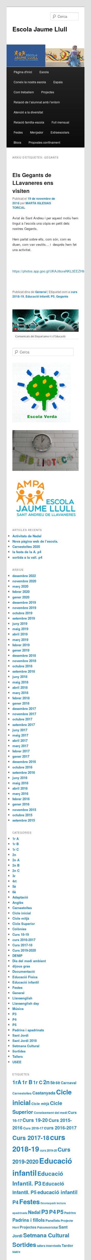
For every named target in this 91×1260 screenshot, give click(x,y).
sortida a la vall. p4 (27, 557)
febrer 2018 (21, 698)
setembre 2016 (23, 772)
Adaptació (20, 897)
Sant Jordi (20, 1035)
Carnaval (68, 1082)
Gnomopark (48, 1203)
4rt (14, 881)
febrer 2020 (21, 591)
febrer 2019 (21, 644)
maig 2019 (20, 628)
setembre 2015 (23, 820)
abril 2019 (20, 634)
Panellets (53, 1220)
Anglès (17, 902)
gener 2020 (20, 597)
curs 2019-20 (48, 1150)
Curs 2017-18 (22, 945)
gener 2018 (20, 703)
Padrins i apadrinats (28, 1030)
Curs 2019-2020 (24, 950)
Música (18, 1008)
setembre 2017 (23, 724)
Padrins (70, 1212)
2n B (15, 865)
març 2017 (20, 745)
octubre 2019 (22, 613)
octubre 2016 (22, 767)
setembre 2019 (23, 618)
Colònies (19, 928)
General (41, 292)
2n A (15, 860)
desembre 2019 (24, 602)
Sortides (19, 1051)
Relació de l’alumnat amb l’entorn (37, 102)
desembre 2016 (24, 761)
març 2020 (20, 586)
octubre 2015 (22, 814)
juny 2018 (19, 676)
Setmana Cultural (25, 1045)
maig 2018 (20, 682)
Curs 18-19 (20, 934)
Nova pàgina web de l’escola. (35, 541)
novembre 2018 (24, 660)
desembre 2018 (24, 655)
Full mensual (60, 122)
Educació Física (24, 976)
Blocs (17, 142)
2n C (15, 870)
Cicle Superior (23, 923)
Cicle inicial (21, 913)
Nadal (34, 1212)
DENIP (17, 955)
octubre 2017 (22, 719)
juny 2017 (19, 729)
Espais (58, 82)
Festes (18, 132)
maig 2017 (20, 735)
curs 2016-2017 (23, 939)
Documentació (23, 971)
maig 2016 (20, 783)
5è (14, 886)
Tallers (17, 1056)
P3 (14, 1013)
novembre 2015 (24, 809)
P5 (14, 1024)
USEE (16, 1062)
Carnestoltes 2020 (26, 546)
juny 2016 (19, 777)
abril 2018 (20, 687)
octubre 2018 (22, 666)
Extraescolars (60, 132)
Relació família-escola (29, 122)
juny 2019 (19, 623)
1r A (15, 838)
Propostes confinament (44, 142)
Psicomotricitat (47, 1227)
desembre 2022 (24, 575)
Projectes (47, 92)
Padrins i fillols (28, 1220)
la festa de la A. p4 (26, 551)
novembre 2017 (24, 713)
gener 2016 (20, 804)
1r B (15, 843)
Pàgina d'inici (23, 72)
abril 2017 (20, 740)
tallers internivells (49, 1246)
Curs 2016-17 (33, 1128)
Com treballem (24, 92)
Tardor (67, 1245)
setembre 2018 (23, 671)
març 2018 (20, 692)
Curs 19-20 (35, 1119)
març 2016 (20, 793)
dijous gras (21, 966)
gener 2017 (20, 756)
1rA (16, 1082)
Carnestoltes (22, 907)
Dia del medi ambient (29, 960)
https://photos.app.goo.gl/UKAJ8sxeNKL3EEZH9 (48, 271)
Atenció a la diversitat (28, 112)
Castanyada (43, 1093)
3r (13, 875)
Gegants (62, 296)
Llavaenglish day (25, 1003)
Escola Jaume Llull (39, 29)
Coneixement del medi (50, 1112)
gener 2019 (20, 650)
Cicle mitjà (20, 918)
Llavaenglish (22, 998)
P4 (14, 1019)
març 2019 (20, 639)
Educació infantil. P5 (40, 296)
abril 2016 (20, 788)
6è (14, 891)
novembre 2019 (24, 607)
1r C (15, 849)
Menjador (36, 132)
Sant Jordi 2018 (24, 1040)
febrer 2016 (21, 798)
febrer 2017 (21, 751)
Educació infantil (25, 982)
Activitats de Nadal (26, 536)
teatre (16, 1252)
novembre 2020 (24, 581)
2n (14, 854)
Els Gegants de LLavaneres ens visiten (32, 182)
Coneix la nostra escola (30, 82)
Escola (44, 72)
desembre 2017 (24, 708)
